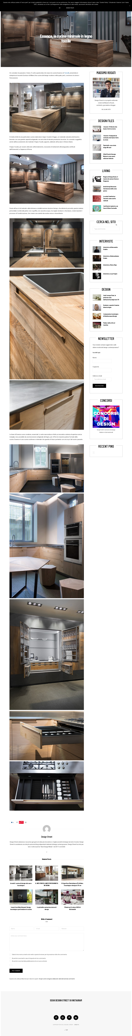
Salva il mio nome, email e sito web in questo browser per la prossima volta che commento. (39, 954)
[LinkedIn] (75, 1017)
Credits (76, 1024)
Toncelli (66, 73)
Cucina (66, 30)
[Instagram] (62, 1017)
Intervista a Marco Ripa (110, 265)
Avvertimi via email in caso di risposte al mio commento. (29, 958)
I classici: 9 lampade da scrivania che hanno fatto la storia (110, 138)
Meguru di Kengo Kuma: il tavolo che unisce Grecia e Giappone (111, 179)
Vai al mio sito (106, 109)
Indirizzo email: (97, 376)
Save (22, 822)
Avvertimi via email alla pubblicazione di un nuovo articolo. (29, 961)
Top (66, 1030)
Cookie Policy (70, 8)
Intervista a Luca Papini (110, 274)
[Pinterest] (69, 1017)
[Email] (25, 822)
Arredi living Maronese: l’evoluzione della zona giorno (110, 189)
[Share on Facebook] (17, 822)
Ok (59, 8)
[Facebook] (56, 1017)
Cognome (96, 367)
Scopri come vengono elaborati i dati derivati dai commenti (57, 979)
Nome (95, 358)
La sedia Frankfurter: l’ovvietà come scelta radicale (109, 198)
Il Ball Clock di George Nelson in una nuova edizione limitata (109, 156)
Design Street (67, 46)
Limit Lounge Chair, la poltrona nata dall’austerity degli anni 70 (111, 297)
